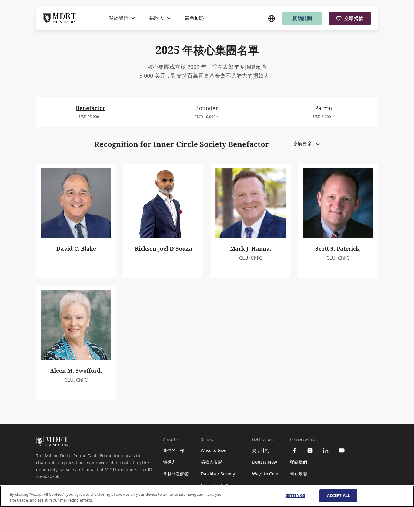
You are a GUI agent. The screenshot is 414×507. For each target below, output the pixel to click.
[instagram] (310, 450)
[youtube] (341, 450)
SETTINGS (295, 495)
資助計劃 (302, 18)
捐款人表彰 (211, 462)
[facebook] (294, 450)
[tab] (90, 111)
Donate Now (264, 462)
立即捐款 (353, 18)
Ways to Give (213, 450)
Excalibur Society (218, 474)
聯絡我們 (298, 462)
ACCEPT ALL (338, 495)
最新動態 (194, 18)
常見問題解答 (176, 474)
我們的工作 (173, 450)
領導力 (169, 462)
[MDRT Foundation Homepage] (59, 18)
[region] (207, 496)
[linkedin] (325, 450)
